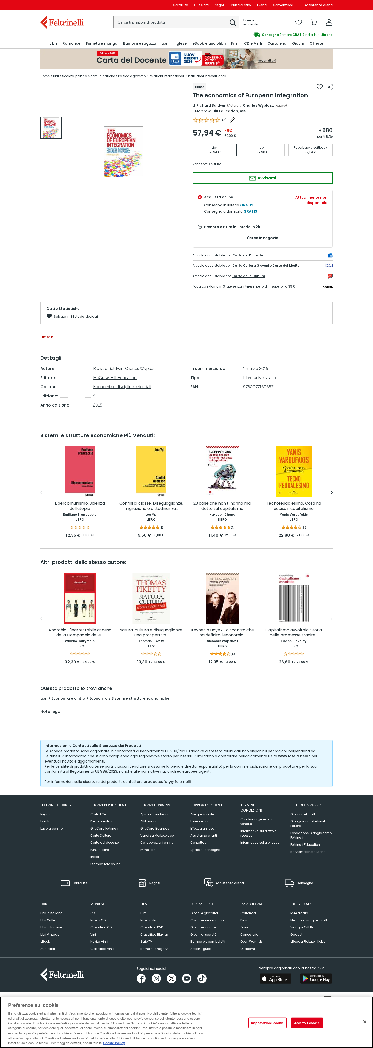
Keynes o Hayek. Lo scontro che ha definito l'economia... (222, 633)
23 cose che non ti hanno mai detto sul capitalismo (222, 506)
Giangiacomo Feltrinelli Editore (308, 823)
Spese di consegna (205, 850)
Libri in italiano (51, 913)
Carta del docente (104, 842)
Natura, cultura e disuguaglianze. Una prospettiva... (151, 633)
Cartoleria (248, 913)
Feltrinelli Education (305, 844)
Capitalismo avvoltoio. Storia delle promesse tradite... (293, 633)
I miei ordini (199, 821)
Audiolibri (47, 948)
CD (92, 913)
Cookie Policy (114, 1042)
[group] (260, 34)
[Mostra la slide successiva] (331, 492)
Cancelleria (249, 934)
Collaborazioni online (156, 842)
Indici (94, 857)
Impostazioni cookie (267, 1022)
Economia (98, 698)
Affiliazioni (148, 821)
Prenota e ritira (101, 821)
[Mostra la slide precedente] (41, 492)
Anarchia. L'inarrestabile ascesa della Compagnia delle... (79, 633)
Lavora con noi (51, 828)
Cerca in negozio (262, 237)
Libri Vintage (49, 934)
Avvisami (266, 178)
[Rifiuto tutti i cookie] (364, 1021)
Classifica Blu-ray (154, 934)
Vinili (93, 934)
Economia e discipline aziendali (122, 386)
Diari (243, 920)
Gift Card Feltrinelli (104, 828)
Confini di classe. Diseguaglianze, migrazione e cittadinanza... (151, 506)
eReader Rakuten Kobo (307, 941)
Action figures (201, 948)
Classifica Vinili (102, 948)
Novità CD (98, 920)
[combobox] (176, 22)
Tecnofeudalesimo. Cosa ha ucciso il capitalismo (293, 506)
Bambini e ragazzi (154, 948)
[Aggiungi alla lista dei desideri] (320, 86)
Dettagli (47, 337)
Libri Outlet (48, 920)
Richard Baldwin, (108, 368)
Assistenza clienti (319, 5)
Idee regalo (299, 913)
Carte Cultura (100, 835)
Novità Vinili (99, 941)
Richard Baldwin (211, 105)
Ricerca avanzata (250, 22)
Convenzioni (283, 5)
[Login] (329, 22)
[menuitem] (53, 43)
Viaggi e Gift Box (303, 927)
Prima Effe (147, 850)
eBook (45, 941)
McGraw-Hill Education (216, 111)
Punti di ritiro (241, 5)
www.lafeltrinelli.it (294, 756)
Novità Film (148, 920)
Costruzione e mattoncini (209, 920)
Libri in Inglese (51, 927)
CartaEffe (180, 5)
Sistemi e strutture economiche (140, 698)
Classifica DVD (151, 927)
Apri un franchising (155, 814)
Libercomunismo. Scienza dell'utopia (80, 506)
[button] (233, 22)
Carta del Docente (247, 255)
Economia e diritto (68, 698)
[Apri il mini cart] (313, 22)
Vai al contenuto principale (61, 5)
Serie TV (146, 941)
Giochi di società (203, 934)
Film (143, 913)
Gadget (296, 934)
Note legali (51, 711)
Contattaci (198, 842)
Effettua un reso (202, 828)
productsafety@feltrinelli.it (169, 781)
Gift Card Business (154, 828)
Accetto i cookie (307, 1022)
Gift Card (201, 5)
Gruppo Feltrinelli (303, 814)
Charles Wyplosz (258, 105)
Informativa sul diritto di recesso (258, 833)
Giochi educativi (203, 927)
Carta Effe (98, 814)
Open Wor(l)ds (251, 941)
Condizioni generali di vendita (257, 821)
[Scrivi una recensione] (232, 120)
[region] (186, 1022)
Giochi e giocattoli (204, 913)
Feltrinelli (216, 164)
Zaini (244, 927)
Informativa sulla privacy (259, 842)
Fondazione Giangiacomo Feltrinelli (311, 835)
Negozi (220, 5)
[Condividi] (330, 87)
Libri (43, 698)
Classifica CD (101, 927)
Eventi (262, 5)
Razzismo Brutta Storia (308, 852)
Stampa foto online (105, 864)
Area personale (202, 814)
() (224, 120)
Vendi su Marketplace (157, 835)
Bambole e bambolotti (207, 941)
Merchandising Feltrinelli (309, 920)
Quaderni (247, 948)
